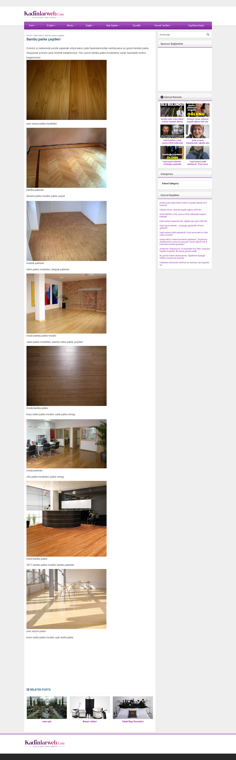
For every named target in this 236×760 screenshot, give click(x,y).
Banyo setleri (90, 721)
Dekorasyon (39, 36)
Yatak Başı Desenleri (133, 721)
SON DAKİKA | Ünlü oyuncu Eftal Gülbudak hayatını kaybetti (172, 143)
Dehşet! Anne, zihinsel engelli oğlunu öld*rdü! (197, 120)
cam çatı (46, 721)
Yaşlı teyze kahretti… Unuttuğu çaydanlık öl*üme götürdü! (172, 164)
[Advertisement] (89, 664)
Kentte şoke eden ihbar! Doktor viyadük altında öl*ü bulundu (172, 121)
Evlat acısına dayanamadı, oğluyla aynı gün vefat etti (197, 143)
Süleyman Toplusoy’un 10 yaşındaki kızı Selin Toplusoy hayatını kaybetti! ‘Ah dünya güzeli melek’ (185, 250)
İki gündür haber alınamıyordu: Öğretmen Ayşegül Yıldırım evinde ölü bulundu (182, 256)
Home (29, 36)
